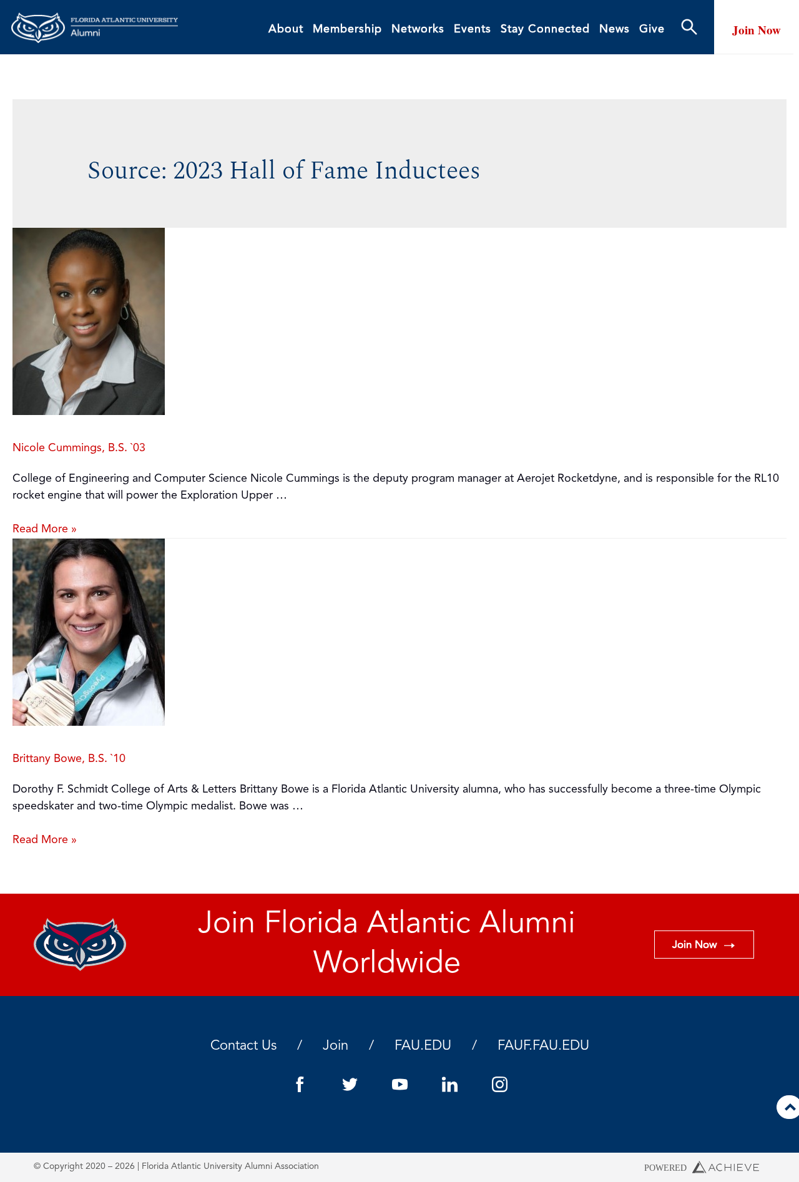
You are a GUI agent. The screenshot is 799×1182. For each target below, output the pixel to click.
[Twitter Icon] (349, 1084)
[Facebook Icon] (299, 1084)
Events (472, 29)
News (614, 29)
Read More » (44, 529)
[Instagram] (499, 1084)
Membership (347, 29)
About (285, 29)
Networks (417, 29)
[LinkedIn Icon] (449, 1084)
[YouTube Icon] (399, 1084)
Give (652, 29)
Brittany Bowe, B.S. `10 (68, 758)
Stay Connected (545, 29)
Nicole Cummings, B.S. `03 (78, 448)
